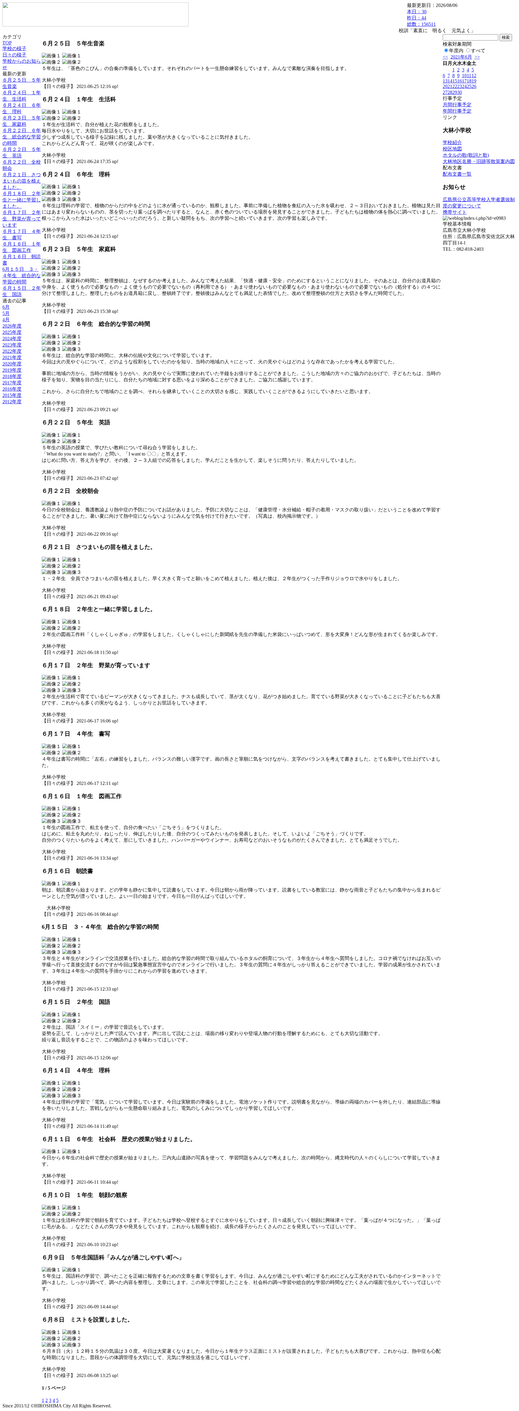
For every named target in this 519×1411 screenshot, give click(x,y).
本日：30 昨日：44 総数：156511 (421, 18)
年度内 (456, 50)
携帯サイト (455, 212)
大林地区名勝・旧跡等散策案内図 (479, 161)
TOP (7, 42)
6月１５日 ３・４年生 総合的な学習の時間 (21, 275)
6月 (6, 307)
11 (469, 75)
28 (450, 92)
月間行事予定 (457, 104)
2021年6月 (461, 56)
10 (464, 75)
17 (464, 80)
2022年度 (12, 351)
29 (454, 92)
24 (464, 86)
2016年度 (12, 389)
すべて (478, 50)
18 (469, 80)
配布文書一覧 (457, 174)
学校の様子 (14, 48)
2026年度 (12, 326)
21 (450, 86)
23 (459, 86)
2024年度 (12, 338)
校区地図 (452, 148)
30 (459, 92)
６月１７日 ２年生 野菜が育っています (21, 219)
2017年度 (12, 382)
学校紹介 (452, 142)
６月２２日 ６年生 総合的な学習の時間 (21, 137)
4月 (6, 319)
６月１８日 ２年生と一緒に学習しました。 (21, 200)
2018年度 (12, 376)
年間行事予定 (457, 111)
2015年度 (12, 395)
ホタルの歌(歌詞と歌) (466, 155)
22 (454, 86)
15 (454, 80)
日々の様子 (14, 54)
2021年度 (12, 357)
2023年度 (12, 344)
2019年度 (12, 370)
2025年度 (12, 332)
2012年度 (12, 401)
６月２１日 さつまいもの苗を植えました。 (21, 181)
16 (459, 80)
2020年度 (12, 363)
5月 (6, 313)
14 (450, 80)
